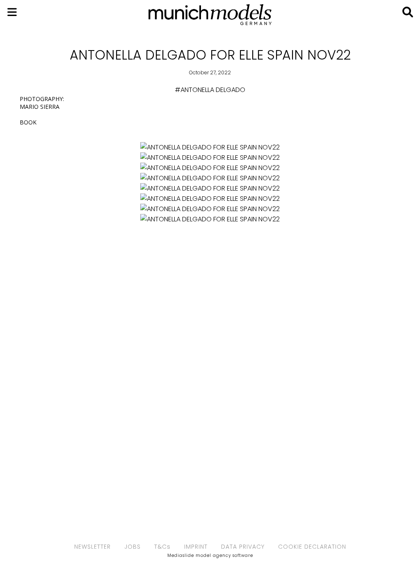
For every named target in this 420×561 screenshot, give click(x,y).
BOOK (28, 122)
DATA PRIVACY (243, 547)
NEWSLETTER (92, 547)
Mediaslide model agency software (210, 555)
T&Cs (162, 547)
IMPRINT (196, 547)
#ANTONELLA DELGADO (210, 89)
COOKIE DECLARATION (312, 547)
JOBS (132, 547)
